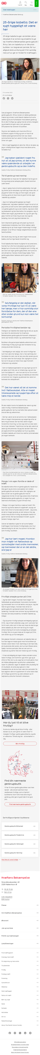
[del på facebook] (4, 98)
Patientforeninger (6, 1021)
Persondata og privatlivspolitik (20, 1047)
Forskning (4, 978)
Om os (3, 1016)
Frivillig (3, 970)
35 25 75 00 (8, 889)
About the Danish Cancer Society (11, 1025)
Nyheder (4, 1008)
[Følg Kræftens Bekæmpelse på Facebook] (10, 1033)
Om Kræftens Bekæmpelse (11, 913)
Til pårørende (5, 965)
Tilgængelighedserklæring (20, 1049)
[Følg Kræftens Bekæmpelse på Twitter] (20, 1033)
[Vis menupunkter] (20, 9)
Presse (3, 905)
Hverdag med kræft (7, 957)
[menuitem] (20, 3)
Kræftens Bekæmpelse (15, 877)
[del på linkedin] (12, 98)
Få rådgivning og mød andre (10, 961)
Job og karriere (7, 928)
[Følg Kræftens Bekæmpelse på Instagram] (15, 1033)
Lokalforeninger (7, 943)
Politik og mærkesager (10, 936)
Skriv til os (7, 892)
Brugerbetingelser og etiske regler (20, 1044)
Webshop (4, 987)
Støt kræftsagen (6, 991)
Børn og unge (5, 999)
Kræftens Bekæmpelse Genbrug (13, 14)
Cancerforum (5, 982)
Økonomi (4, 920)
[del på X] (8, 98)
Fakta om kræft (6, 995)
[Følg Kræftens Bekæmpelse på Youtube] (30, 1033)
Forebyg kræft (5, 974)
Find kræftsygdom (7, 953)
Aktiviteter (4, 1012)
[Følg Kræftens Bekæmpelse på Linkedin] (25, 1033)
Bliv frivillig (20, 743)
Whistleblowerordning (20, 1042)
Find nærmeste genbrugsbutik (20, 804)
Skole (3, 1004)
